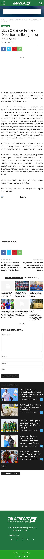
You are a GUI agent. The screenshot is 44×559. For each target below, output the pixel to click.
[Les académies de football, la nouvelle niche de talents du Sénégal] (36, 286)
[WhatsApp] (19, 49)
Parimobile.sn (26, 553)
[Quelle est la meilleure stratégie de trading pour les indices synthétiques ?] (22, 304)
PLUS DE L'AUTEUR (31, 278)
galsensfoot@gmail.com (27, 535)
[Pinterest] (14, 49)
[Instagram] (17, 540)
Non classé (10, 19)
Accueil (3, 19)
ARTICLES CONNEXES (14, 278)
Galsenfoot (23, 399)
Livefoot (16, 553)
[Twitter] (9, 49)
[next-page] (23, 324)
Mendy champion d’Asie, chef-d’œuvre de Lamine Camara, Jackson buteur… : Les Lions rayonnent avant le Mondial (7, 313)
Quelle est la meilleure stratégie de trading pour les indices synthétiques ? (21, 312)
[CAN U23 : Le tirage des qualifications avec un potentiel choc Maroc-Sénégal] (9, 425)
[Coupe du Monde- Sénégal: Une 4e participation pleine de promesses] (22, 286)
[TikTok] (22, 540)
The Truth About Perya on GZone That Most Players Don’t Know (7, 294)
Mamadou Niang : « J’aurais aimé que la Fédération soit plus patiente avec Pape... (29, 439)
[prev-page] (20, 324)
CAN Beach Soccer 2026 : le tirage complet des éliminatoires (30, 407)
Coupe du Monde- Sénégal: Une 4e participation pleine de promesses (21, 294)
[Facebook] (3, 49)
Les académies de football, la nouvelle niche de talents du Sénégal (36, 294)
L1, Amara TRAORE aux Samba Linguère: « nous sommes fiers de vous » (33, 266)
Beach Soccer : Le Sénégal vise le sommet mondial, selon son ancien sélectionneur (31, 393)
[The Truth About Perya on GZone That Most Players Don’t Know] (7, 286)
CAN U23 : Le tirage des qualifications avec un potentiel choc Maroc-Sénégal (30, 424)
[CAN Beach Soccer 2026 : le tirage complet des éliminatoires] (9, 410)
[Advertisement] (22, 11)
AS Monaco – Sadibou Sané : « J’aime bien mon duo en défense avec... (30, 454)
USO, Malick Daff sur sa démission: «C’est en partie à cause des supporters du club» (10, 266)
